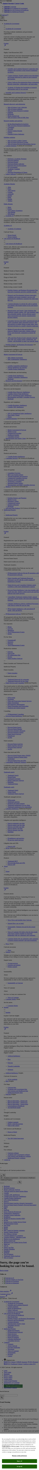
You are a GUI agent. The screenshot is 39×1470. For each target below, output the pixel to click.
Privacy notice (16, 1446)
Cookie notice (5, 1446)
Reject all (19, 1461)
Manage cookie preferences (19, 1455)
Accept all (19, 1466)
